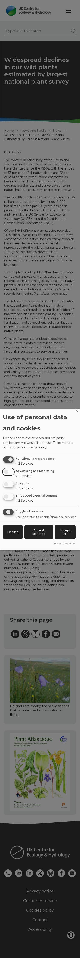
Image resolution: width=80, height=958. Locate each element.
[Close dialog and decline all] (77, 411)
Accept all (65, 532)
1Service (23, 476)
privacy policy (37, 447)
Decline (13, 532)
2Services (24, 463)
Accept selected (38, 532)
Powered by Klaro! (64, 543)
